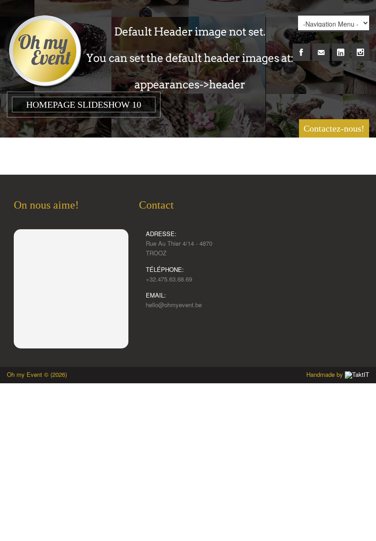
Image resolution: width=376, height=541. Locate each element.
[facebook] (301, 47)
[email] (321, 47)
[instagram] (360, 47)
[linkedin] (340, 47)
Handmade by (325, 374)
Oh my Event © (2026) (37, 374)
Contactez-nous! (334, 128)
